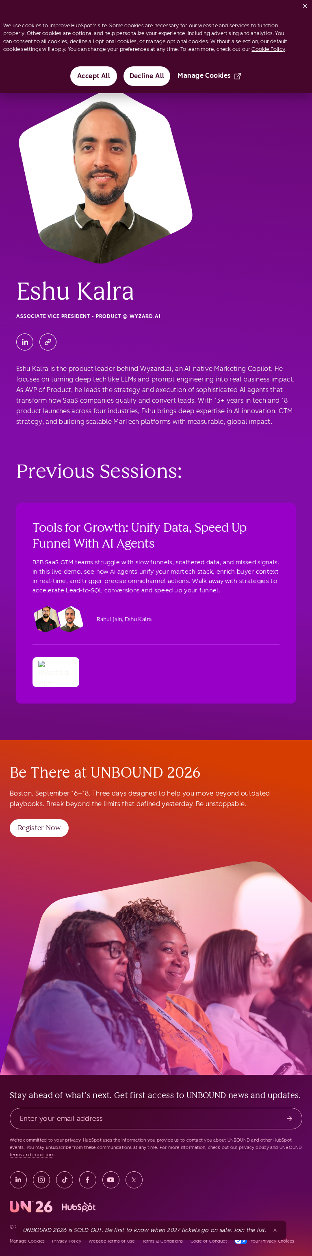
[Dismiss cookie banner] (305, 4)
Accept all (93, 76)
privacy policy (254, 1147)
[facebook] (87, 1179)
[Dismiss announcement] (275, 1230)
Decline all (147, 76)
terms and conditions (32, 1154)
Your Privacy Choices (272, 1241)
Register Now (39, 828)
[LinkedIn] (24, 342)
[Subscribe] (289, 1118)
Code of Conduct (209, 1241)
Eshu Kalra (138, 619)
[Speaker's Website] (47, 342)
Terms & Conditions (162, 1241)
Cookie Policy (268, 49)
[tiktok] (64, 1179)
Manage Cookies (204, 75)
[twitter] (134, 1179)
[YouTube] (110, 1179)
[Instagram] (41, 1179)
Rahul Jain (109, 619)
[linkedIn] (18, 1179)
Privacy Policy (66, 1241)
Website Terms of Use (111, 1241)
